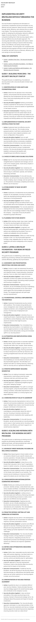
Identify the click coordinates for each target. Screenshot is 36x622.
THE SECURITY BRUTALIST (8, 3)
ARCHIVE (3, 4)
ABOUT (2, 6)
